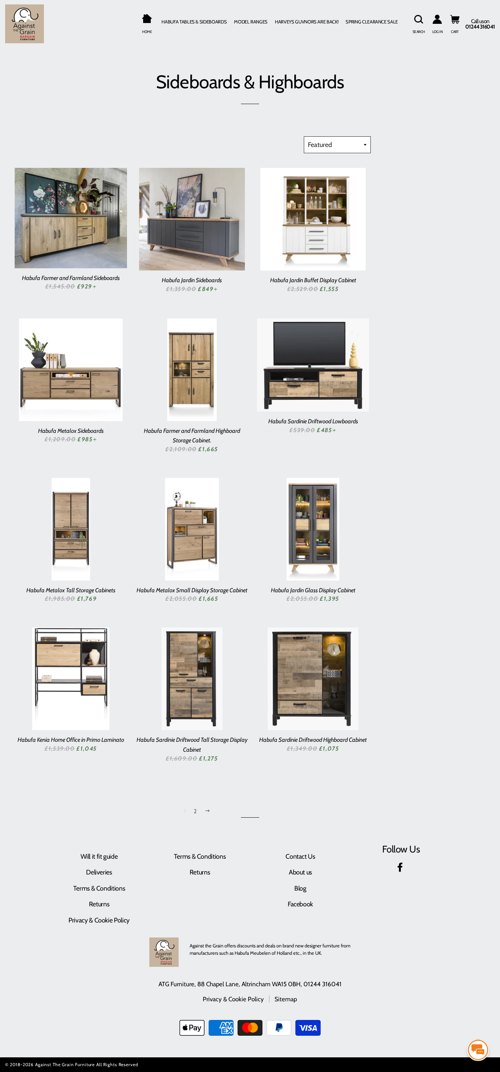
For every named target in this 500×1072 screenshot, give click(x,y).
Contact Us (300, 856)
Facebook (300, 904)
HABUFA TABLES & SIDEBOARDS (194, 22)
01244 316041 (322, 984)
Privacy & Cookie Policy (99, 920)
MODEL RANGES (251, 22)
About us (300, 872)
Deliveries (99, 872)
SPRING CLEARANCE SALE (372, 22)
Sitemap (286, 999)
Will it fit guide (99, 856)
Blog (300, 888)
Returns (99, 904)
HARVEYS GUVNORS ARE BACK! (306, 22)
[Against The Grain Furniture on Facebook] (400, 868)
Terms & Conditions (99, 888)
